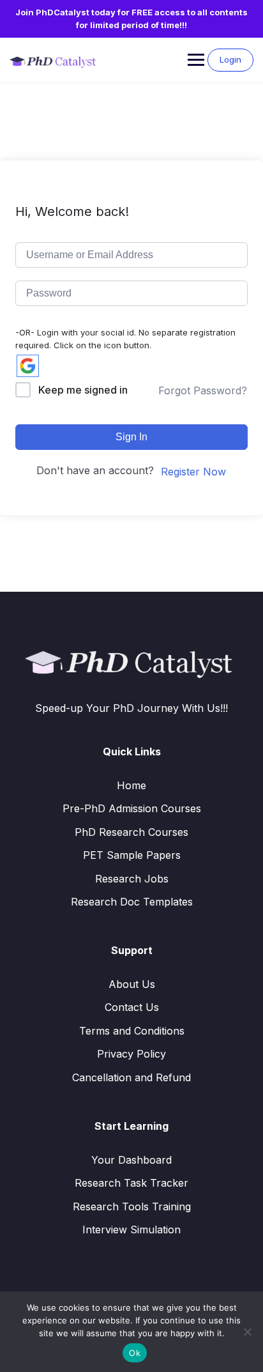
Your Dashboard (131, 1159)
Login (230, 59)
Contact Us (132, 1007)
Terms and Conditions (131, 1030)
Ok (134, 1353)
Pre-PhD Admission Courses (132, 808)
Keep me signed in (83, 389)
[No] (247, 1331)
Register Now (193, 471)
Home (131, 785)
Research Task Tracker (131, 1182)
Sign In (131, 436)
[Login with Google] (28, 366)
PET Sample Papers (132, 855)
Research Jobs (132, 878)
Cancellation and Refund (131, 1077)
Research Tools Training (132, 1206)
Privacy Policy (131, 1053)
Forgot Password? (202, 390)
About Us (132, 984)
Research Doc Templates (132, 901)
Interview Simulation (131, 1229)
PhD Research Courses (131, 832)
